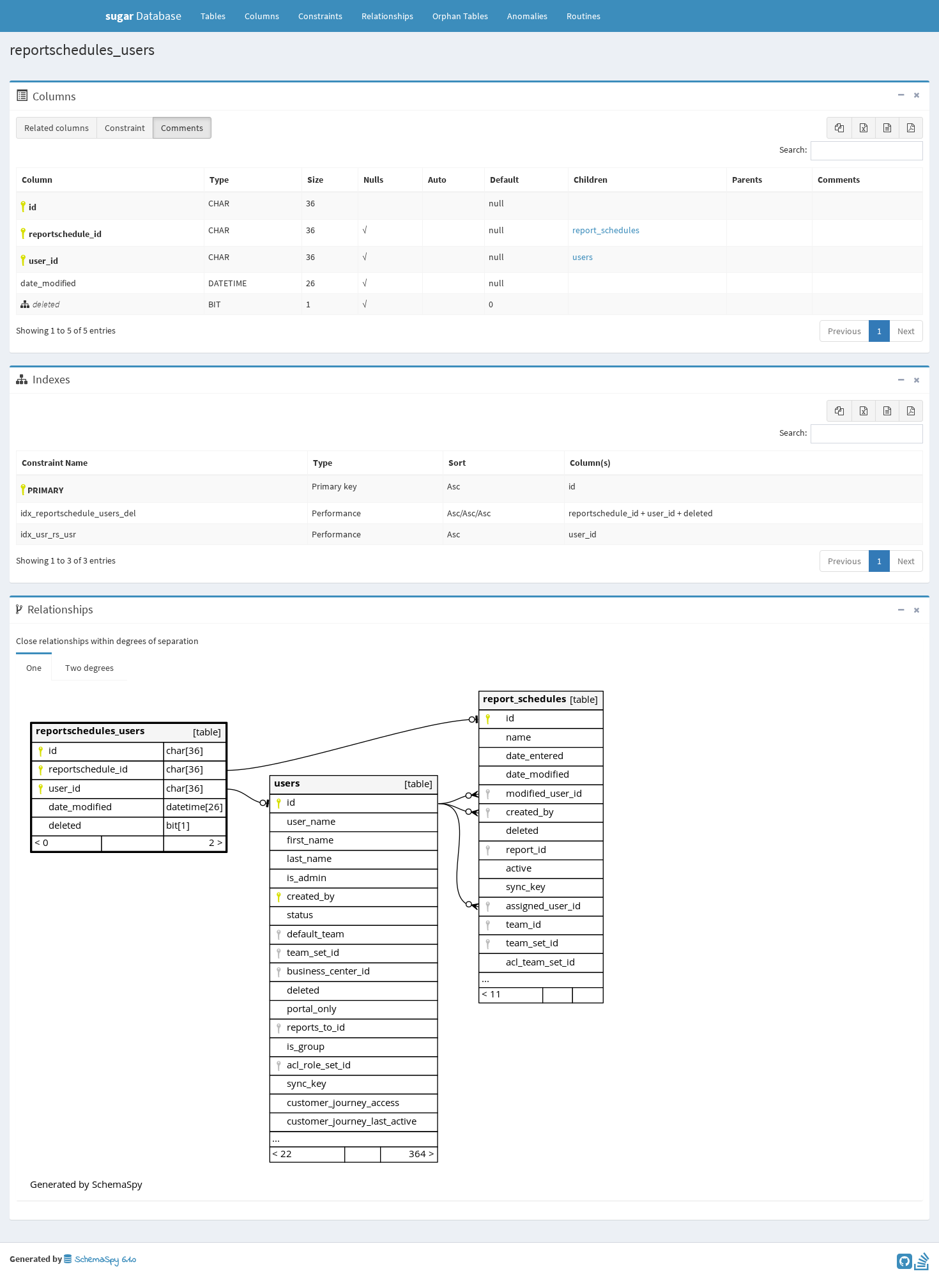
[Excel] (863, 128)
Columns (262, 16)
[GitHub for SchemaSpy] (904, 1264)
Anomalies (527, 16)
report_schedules (605, 230)
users (582, 257)
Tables (218, 16)
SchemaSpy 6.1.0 (104, 1259)
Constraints (320, 16)
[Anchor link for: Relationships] (100, 609)
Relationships (387, 16)
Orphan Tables (460, 16)
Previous (844, 331)
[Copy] (839, 128)
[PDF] (911, 128)
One (34, 667)
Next (906, 331)
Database (143, 15)
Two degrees (89, 667)
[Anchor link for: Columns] (82, 96)
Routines (583, 16)
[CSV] (887, 128)
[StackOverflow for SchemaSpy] (921, 1264)
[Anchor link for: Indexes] (77, 379)
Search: (793, 150)
